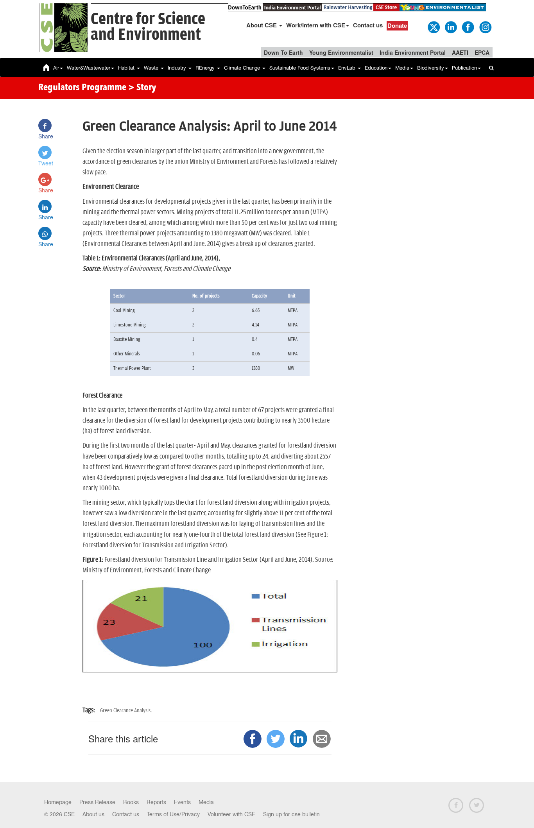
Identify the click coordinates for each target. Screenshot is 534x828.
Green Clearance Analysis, (126, 710)
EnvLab (347, 68)
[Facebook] (467, 26)
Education (376, 68)
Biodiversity (430, 68)
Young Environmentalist (341, 52)
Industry (178, 68)
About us (93, 814)
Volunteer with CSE (231, 814)
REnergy (205, 68)
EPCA (482, 52)
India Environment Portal (413, 52)
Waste (152, 68)
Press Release (97, 802)
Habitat (127, 68)
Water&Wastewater (88, 68)
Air (56, 68)
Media (402, 68)
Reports (156, 802)
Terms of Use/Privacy (173, 814)
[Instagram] (485, 26)
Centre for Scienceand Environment (148, 27)
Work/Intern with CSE (315, 25)
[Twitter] (433, 26)
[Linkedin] (450, 26)
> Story (142, 88)
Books (131, 802)
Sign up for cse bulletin (291, 814)
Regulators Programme (82, 88)
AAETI (460, 52)
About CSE (262, 25)
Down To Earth (283, 52)
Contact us (368, 25)
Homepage (58, 802)
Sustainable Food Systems (299, 68)
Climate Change (243, 68)
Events (182, 802)
